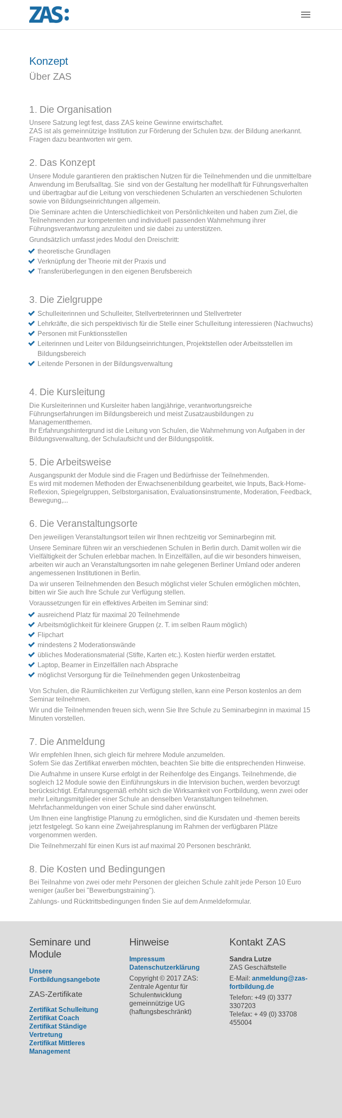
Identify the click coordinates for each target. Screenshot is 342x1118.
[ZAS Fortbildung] (49, 14)
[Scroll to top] (324, 1100)
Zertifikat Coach (54, 1017)
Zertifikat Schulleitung (63, 1009)
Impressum (147, 959)
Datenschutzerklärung (164, 967)
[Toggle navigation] (306, 15)
